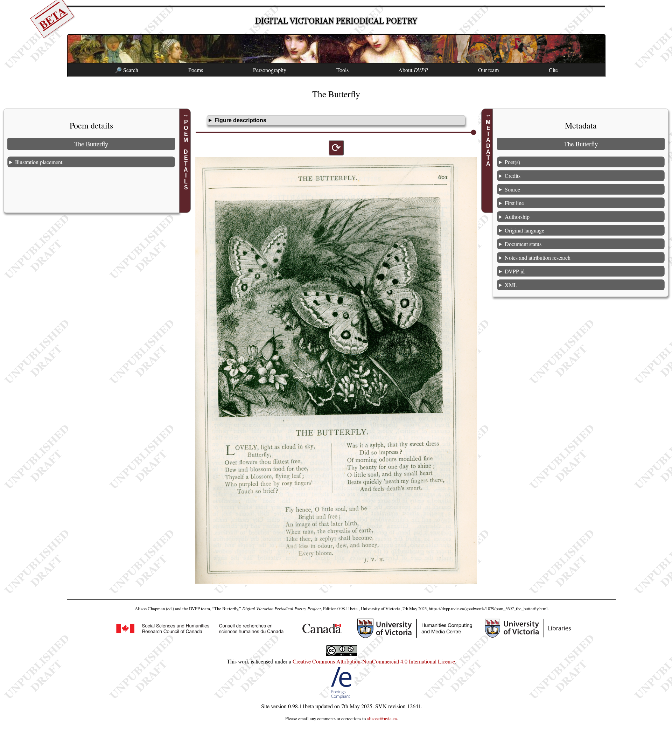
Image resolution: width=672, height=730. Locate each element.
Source (512, 189)
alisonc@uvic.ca (382, 718)
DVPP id (515, 271)
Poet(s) (512, 162)
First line (514, 203)
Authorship (517, 216)
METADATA (488, 143)
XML (511, 284)
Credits (512, 175)
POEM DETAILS (186, 154)
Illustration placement (38, 162)
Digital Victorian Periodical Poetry (336, 21)
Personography (269, 70)
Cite (553, 70)
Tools (342, 70)
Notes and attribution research (537, 257)
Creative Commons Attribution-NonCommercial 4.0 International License (374, 661)
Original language (524, 230)
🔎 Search (126, 70)
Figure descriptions (240, 120)
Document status (523, 244)
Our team (488, 70)
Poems (195, 70)
